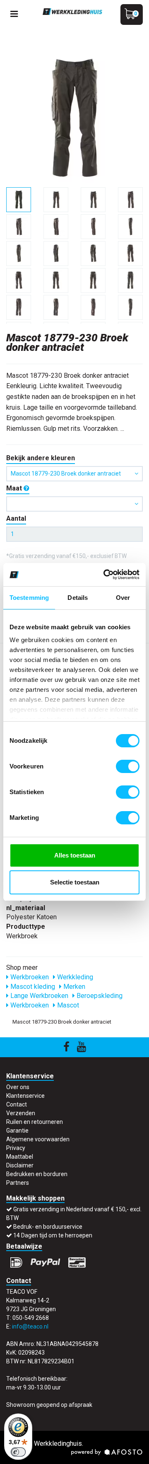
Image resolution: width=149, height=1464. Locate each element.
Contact (16, 1104)
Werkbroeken (29, 977)
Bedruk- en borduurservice (47, 1226)
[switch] (127, 766)
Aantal (16, 518)
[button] (74, 504)
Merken (73, 986)
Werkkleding (74, 977)
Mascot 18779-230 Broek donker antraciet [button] (66, 473)
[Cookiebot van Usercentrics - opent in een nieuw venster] (105, 574)
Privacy (15, 1148)
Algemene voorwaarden (38, 1139)
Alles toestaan (74, 855)
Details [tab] (77, 597)
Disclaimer (20, 1165)
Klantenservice (25, 1095)
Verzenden (20, 1113)
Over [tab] (123, 597)
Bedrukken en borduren (36, 1174)
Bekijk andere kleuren (40, 458)
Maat (15, 488)
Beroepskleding (99, 996)
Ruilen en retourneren (34, 1122)
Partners (17, 1182)
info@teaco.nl (30, 1326)
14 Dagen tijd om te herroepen (52, 1235)
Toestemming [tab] (29, 597)
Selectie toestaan (74, 882)
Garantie (17, 1130)
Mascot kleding (32, 986)
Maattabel (19, 1156)
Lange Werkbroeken (38, 996)
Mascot (67, 1005)
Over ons (17, 1087)
